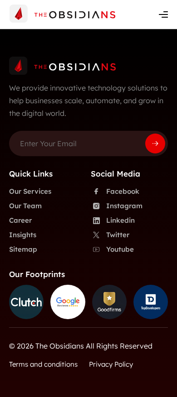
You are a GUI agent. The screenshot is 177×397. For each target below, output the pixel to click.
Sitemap (23, 249)
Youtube (120, 249)
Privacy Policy (111, 364)
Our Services (30, 191)
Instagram (124, 205)
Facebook (122, 191)
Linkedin (120, 220)
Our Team (25, 205)
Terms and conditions (43, 364)
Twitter (117, 234)
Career (20, 220)
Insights (22, 234)
